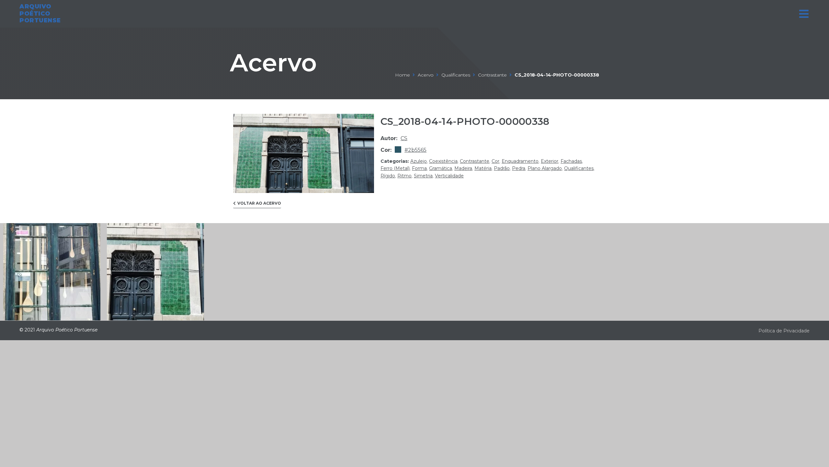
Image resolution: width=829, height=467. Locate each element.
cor (495, 161)
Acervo (273, 63)
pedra (518, 168)
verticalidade (449, 176)
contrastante (492, 75)
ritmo (404, 176)
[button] (257, 204)
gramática (440, 168)
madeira (463, 168)
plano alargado (545, 168)
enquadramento (520, 161)
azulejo (418, 161)
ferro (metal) (395, 168)
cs (404, 138)
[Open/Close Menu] (804, 13)
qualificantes (455, 75)
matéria (483, 168)
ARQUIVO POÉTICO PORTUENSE (40, 13)
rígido (387, 176)
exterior (549, 161)
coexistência (443, 161)
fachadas (571, 161)
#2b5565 (415, 150)
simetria (423, 176)
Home (402, 75)
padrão (502, 168)
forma (419, 168)
